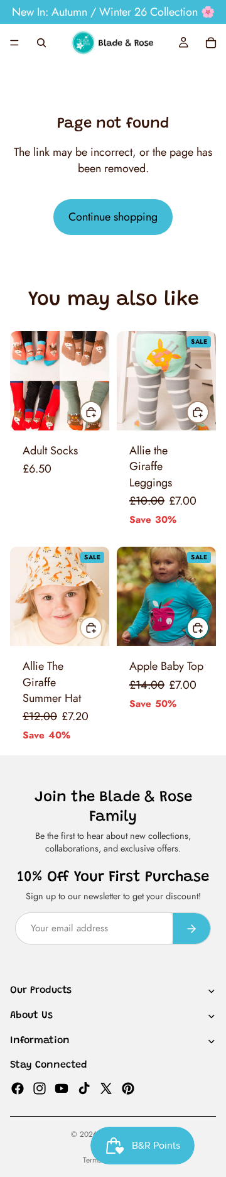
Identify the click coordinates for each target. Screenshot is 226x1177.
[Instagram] (39, 1088)
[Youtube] (61, 1088)
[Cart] (211, 43)
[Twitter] (106, 1088)
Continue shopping (113, 217)
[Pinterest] (128, 1088)
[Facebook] (17, 1088)
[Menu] (14, 42)
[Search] (41, 43)
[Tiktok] (84, 1088)
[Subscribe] (191, 928)
